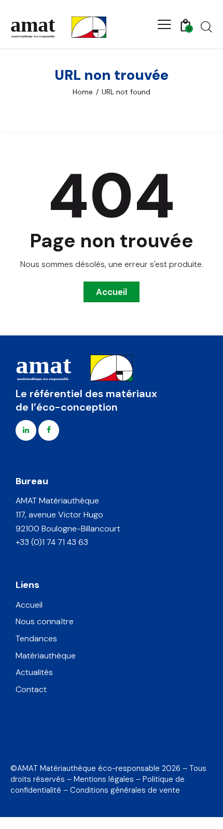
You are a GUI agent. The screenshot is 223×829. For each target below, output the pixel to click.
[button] (164, 24)
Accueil (111, 292)
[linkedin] (26, 430)
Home (83, 91)
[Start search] (206, 26)
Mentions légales (104, 779)
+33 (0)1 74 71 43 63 (52, 542)
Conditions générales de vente (125, 790)
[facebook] (48, 430)
